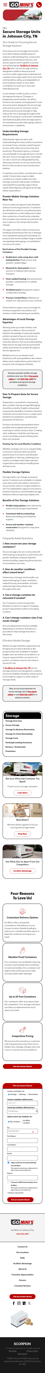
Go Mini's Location (26, 1122)
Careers (22, 1280)
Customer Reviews (22, 1286)
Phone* (10, 1173)
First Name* (11, 1136)
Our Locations (22, 1253)
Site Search (22, 1354)
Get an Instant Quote (20, 1200)
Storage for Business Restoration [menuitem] (20, 730)
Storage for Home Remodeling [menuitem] (19, 734)
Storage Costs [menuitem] (12, 738)
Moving (23, 1094)
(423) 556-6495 (22, 1234)
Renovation (33, 1094)
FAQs (22, 1258)
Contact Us (23, 1247)
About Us (22, 1269)
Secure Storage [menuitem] (12, 725)
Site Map (12, 1351)
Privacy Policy (32, 1351)
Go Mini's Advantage (22, 1264)
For (8, 1127)
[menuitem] (23, 1247)
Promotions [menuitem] (11, 751)
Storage (13, 1094)
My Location (15, 1122)
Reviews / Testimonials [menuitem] (16, 747)
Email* (9, 1154)
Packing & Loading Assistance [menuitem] (19, 743)
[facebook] (14, 1304)
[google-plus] (24, 1304)
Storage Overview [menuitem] (14, 721)
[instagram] (19, 1304)
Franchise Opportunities (23, 1275)
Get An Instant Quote (22, 1067)
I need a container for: (16, 1091)
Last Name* (11, 1145)
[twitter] (29, 1304)
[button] (5, 5)
